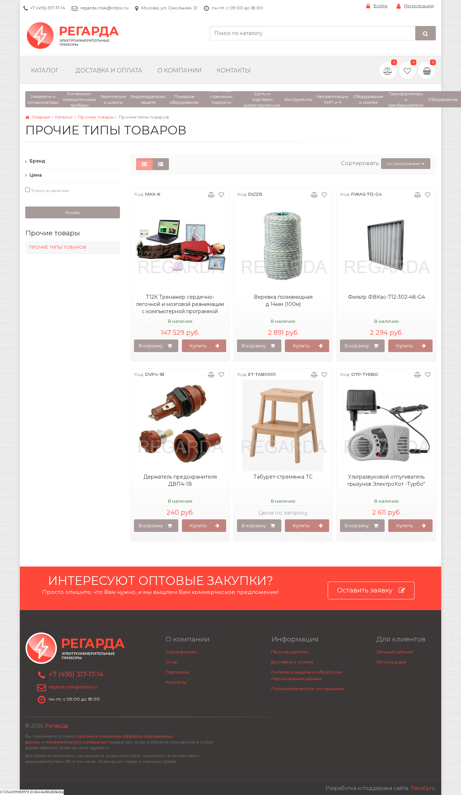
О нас (172, 662)
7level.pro (423, 788)
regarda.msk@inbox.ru (104, 7)
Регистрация (419, 5)
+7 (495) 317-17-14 (47, 7)
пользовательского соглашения (76, 742)
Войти (380, 5)
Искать (72, 212)
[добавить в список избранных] (221, 194)
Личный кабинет (395, 651)
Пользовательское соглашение (307, 688)
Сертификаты (181, 651)
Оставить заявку (365, 590)
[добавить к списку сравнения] (211, 194)
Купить (198, 345)
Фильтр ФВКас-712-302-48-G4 (386, 297)
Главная (40, 117)
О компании (179, 70)
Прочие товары (96, 117)
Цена (35, 175)
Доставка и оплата (292, 662)
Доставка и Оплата (109, 70)
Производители (289, 651)
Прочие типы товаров (57, 247)
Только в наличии (49, 190)
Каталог (45, 70)
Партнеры (177, 672)
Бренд (36, 161)
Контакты (234, 70)
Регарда (56, 726)
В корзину (151, 345)
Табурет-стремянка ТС (283, 477)
